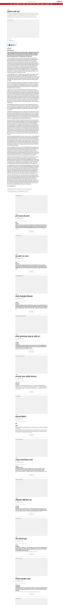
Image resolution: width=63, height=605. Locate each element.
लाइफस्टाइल (42, 4)
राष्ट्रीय (27, 4)
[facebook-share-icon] (11, 45)
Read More (31, 231)
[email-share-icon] (14, 45)
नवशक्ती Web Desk (12, 40)
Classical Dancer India (20, 189)
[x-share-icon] (9, 45)
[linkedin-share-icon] (13, 45)
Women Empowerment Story (12, 191)
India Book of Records (11, 189)
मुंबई (14, 4)
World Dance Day (28, 189)
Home (11, 4)
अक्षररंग (51, 4)
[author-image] (7, 40)
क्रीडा (31, 4)
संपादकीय (38, 4)
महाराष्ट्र (24, 4)
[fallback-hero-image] (31, 204)
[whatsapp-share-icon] (8, 45)
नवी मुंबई (18, 4)
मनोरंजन (34, 4)
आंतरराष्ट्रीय (47, 4)
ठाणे (20, 4)
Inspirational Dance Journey (23, 191)
